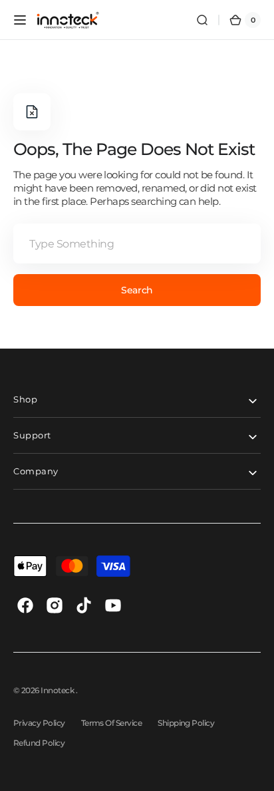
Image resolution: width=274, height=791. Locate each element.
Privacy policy (39, 723)
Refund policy (39, 743)
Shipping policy (186, 723)
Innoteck (58, 690)
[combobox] (137, 243)
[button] (20, 20)
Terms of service (111, 723)
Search (136, 290)
